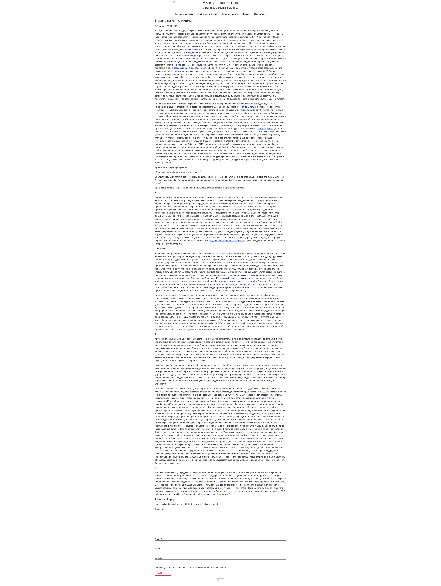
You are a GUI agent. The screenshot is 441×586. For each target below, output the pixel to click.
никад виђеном (193, 52)
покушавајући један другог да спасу (176, 351)
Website (159, 558)
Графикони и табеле (207, 14)
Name (158, 539)
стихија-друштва (265, 128)
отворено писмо (265, 398)
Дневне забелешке (184, 14)
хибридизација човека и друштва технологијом (234, 281)
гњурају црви (209, 494)
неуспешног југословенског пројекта (227, 241)
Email (158, 548)
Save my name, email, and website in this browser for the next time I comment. (193, 568)
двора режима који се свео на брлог (191, 68)
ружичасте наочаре (253, 438)
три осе (213, 368)
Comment (160, 509)
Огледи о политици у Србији (235, 14)
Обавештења (259, 14)
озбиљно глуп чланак (248, 107)
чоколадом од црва (219, 284)
